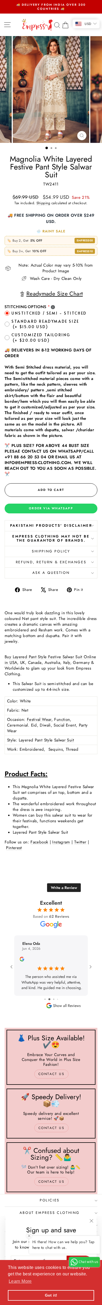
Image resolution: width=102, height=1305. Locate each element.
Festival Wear (39, 719)
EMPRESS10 (85, 251)
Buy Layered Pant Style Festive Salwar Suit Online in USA (50, 660)
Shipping (43, 203)
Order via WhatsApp (51, 508)
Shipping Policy (51, 551)
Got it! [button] (51, 1295)
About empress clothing (50, 1212)
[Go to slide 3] (51, 999)
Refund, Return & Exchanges (51, 562)
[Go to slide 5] (59, 999)
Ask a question (51, 572)
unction (63, 719)
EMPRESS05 (85, 240)
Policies (50, 1200)
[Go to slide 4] (55, 999)
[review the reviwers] (25, 960)
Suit (70, 740)
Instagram (61, 842)
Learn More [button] (20, 1281)
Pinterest (14, 848)
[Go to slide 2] (46, 999)
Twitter (80, 842)
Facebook (39, 842)
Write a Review (64, 887)
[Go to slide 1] (42, 999)
